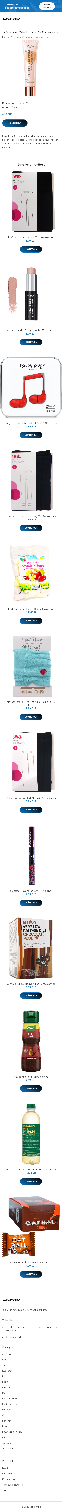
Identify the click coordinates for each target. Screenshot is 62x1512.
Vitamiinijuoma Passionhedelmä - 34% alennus (31, 1169)
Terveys (6, 1443)
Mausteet (7, 1409)
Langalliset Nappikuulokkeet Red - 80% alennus (31, 423)
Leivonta (6, 1387)
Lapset (5, 1376)
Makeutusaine (9, 1398)
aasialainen (8, 1354)
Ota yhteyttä (8, 1473)
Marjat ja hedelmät (12, 1404)
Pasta (5, 1426)
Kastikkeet (7, 1370)
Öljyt (4, 1415)
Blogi (5, 1468)
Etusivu (5, 36)
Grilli (4, 1359)
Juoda (5, 1365)
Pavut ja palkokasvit (12, 1431)
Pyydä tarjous (47, 5)
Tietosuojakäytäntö (12, 1484)
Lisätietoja (14, 123)
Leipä (5, 1381)
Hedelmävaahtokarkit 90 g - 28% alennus (31, 609)
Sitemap (6, 1490)
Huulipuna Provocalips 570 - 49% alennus (31, 890)
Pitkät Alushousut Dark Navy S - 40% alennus (31, 797)
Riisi (4, 1437)
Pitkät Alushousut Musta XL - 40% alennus (31, 237)
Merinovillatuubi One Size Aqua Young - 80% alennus (31, 703)
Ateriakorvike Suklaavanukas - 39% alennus (31, 983)
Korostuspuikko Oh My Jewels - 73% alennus (31, 330)
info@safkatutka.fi (12, 1336)
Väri (28, 103)
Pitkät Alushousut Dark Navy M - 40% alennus (31, 516)
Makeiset (20, 103)
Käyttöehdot (8, 1479)
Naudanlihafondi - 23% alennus (31, 1076)
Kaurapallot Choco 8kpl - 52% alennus (31, 1262)
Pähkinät (6, 1420)
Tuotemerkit (8, 1448)
